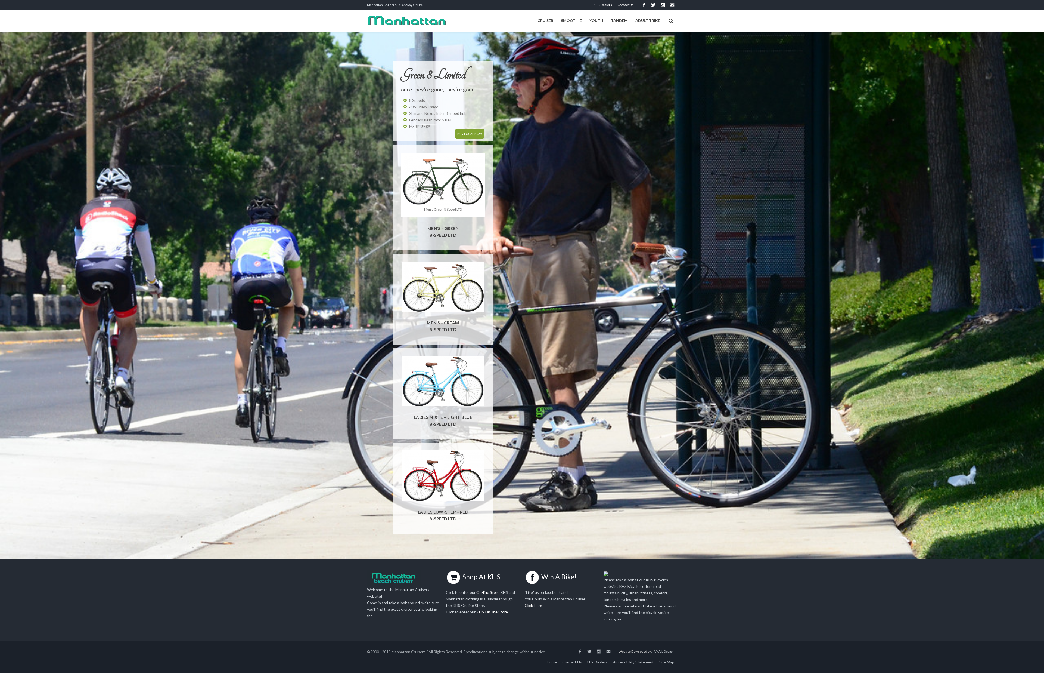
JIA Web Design (662, 651)
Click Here (533, 605)
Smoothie (571, 20)
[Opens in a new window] (643, 5)
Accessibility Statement (633, 662)
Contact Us (625, 5)
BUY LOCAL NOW (469, 134)
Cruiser (545, 20)
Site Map (666, 662)
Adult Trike (647, 20)
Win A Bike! (559, 577)
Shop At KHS (481, 577)
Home (552, 662)
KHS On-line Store (492, 612)
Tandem (619, 20)
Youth (596, 20)
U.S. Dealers (603, 5)
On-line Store (487, 592)
